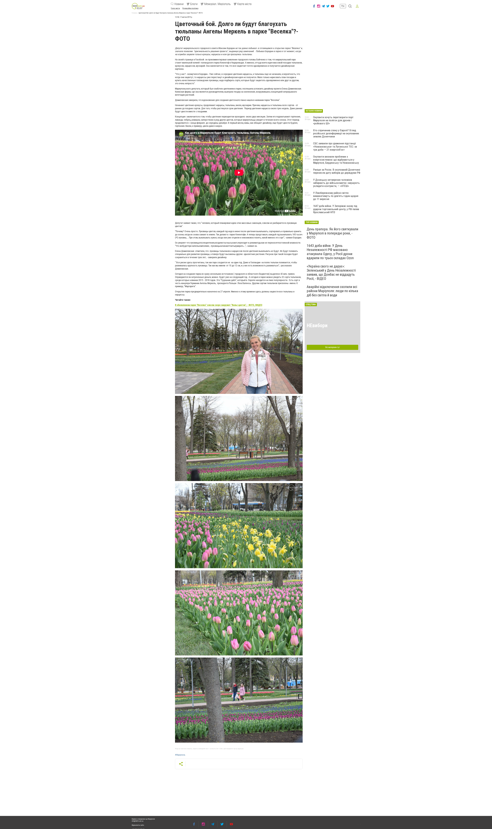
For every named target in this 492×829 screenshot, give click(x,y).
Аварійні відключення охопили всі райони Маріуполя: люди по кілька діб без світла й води (332, 291)
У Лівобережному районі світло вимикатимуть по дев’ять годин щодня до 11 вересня (335, 196)
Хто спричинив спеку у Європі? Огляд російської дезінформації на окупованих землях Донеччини (336, 133)
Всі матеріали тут (332, 347)
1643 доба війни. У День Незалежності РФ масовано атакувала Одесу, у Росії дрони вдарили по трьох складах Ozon (330, 252)
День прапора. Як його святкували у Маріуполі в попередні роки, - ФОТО (332, 233)
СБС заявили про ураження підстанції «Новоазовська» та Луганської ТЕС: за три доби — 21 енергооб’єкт (335, 146)
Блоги (194, 4)
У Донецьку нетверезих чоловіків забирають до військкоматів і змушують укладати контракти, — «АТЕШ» (336, 183)
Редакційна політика (190, 8)
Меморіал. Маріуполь (217, 4)
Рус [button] (343, 6)
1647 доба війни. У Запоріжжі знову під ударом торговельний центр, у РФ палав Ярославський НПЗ (336, 209)
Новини (179, 4)
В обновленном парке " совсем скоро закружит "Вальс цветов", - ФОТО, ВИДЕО (218, 305)
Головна (134, 13)
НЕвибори (317, 325)
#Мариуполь (180, 755)
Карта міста (244, 4)
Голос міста (175, 8)
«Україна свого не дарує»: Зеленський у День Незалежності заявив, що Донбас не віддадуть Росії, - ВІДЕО (331, 272)
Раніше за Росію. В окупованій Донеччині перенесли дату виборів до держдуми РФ (336, 171)
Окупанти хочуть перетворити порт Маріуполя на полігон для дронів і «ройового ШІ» (333, 120)
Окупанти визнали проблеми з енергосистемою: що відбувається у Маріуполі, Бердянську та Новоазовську (336, 159)
